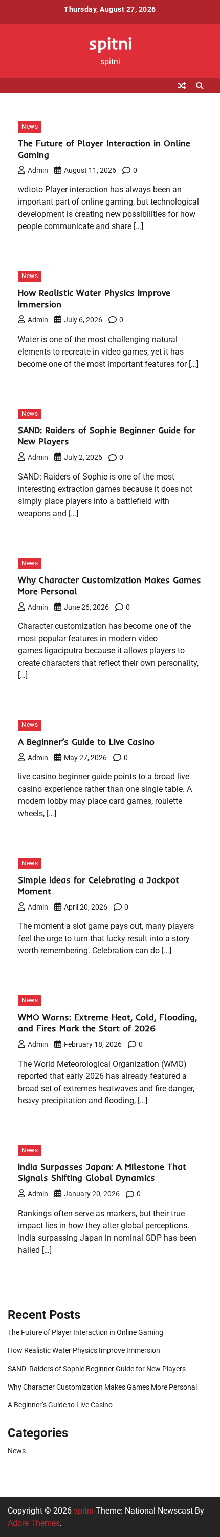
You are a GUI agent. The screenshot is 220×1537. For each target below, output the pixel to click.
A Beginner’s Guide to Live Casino (86, 741)
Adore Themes (34, 1523)
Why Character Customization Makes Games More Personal (102, 1387)
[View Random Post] (181, 85)
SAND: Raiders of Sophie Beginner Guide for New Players (97, 1369)
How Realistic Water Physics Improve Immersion (84, 1350)
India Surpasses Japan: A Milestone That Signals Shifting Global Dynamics (102, 1172)
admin (38, 170)
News (29, 126)
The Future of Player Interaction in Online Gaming (85, 1332)
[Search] (199, 85)
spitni (110, 43)
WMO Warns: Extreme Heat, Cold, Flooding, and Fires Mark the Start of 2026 (107, 1023)
